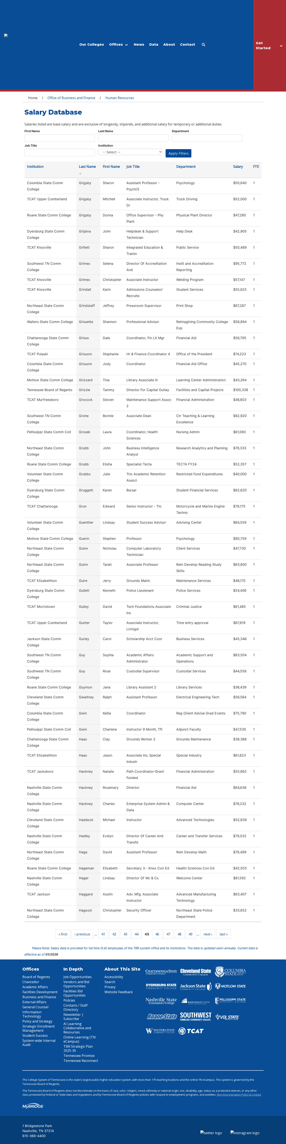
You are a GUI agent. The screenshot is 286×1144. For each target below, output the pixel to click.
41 (103, 934)
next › (208, 934)
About (169, 44)
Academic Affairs (35, 987)
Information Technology (31, 1014)
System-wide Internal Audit (38, 1042)
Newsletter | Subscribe (73, 1016)
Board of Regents (36, 977)
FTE (256, 166)
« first (62, 934)
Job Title (30, 145)
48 (179, 934)
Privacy (110, 987)
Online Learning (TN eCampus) (79, 1039)
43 (125, 934)
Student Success (35, 1035)
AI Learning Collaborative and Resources (77, 1027)
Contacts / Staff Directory (75, 1007)
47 (168, 934)
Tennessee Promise (79, 1055)
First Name (32, 131)
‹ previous (82, 934)
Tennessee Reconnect (80, 1060)
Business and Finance (39, 997)
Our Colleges (91, 44)
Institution (105, 145)
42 (114, 934)
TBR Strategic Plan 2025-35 (78, 1048)
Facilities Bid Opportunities (74, 993)
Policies (69, 1000)
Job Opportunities (77, 977)
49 (190, 934)
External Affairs (34, 1002)
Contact (187, 44)
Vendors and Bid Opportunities (76, 984)
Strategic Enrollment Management (38, 1028)
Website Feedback (118, 992)
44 (136, 934)
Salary (238, 166)
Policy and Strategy (37, 1021)
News (139, 44)
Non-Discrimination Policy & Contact (239, 1094)
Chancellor (30, 982)
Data (153, 44)
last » (224, 934)
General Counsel (35, 1007)
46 (157, 934)
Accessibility (113, 977)
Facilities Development (40, 992)
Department (180, 131)
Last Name (105, 131)
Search (109, 982)
